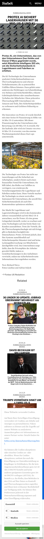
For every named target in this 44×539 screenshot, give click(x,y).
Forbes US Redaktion (15, 274)
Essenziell (10, 504)
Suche (30, 3)
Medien (14, 517)
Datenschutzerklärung (12, 534)
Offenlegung (35, 534)
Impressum (26, 534)
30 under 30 (22, 292)
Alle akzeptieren (22, 529)
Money (22, 347)
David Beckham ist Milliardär (22, 351)
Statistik (15, 511)
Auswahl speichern (22, 524)
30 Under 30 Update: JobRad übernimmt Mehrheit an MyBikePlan (22, 300)
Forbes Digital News (22, 13)
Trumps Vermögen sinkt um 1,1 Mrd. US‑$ (22, 401)
